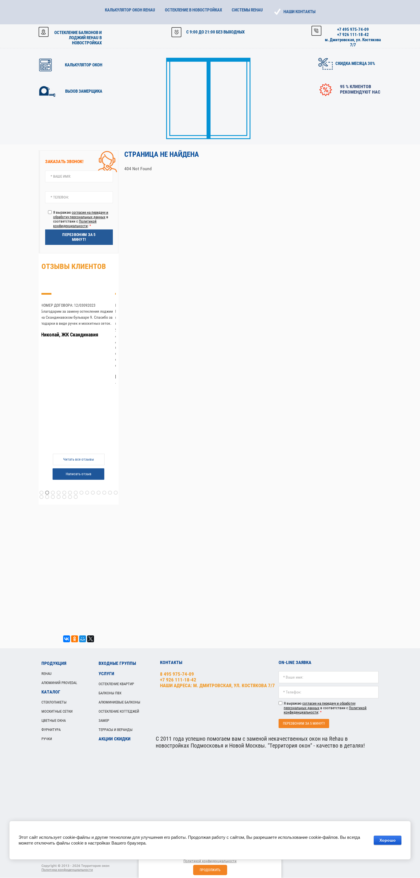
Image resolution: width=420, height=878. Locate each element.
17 (52, 497)
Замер (104, 720)
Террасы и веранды (116, 730)
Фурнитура (51, 730)
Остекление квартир (116, 684)
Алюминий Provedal (59, 683)
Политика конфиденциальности (67, 869)
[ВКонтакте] (66, 638)
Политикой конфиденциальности (75, 223)
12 (104, 492)
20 (70, 497)
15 (41, 497)
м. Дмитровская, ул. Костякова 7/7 (353, 42)
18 (58, 497)
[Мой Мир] (82, 638)
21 (75, 497)
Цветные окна (53, 720)
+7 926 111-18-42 (353, 34)
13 (110, 492)
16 (47, 497)
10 (92, 492)
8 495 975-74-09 (177, 674)
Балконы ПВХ (110, 693)
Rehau (46, 673)
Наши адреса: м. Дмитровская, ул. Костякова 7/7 (217, 685)
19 (64, 497)
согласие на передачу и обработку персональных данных (80, 214)
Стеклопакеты (54, 702)
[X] (90, 638)
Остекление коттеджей (119, 711)
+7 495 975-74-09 (353, 29)
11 (98, 492)
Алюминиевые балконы (119, 702)
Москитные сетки (57, 711)
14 (115, 492)
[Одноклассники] (74, 638)
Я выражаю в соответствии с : (80, 219)
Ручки (46, 739)
